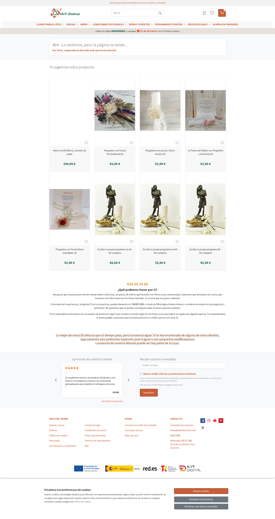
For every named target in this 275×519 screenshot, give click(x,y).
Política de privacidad (95, 435)
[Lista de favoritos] (212, 13)
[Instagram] (208, 420)
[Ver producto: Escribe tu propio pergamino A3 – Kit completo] (205, 209)
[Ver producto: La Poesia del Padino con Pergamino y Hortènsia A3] (205, 110)
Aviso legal (54, 440)
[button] (55, 380)
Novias (71, 24)
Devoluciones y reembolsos (62, 445)
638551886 (175, 435)
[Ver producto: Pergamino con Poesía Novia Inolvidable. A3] (69, 209)
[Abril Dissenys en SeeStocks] (202, 428)
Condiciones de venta (95, 430)
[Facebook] (202, 420)
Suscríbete (148, 392)
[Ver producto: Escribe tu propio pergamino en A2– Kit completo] (115, 209)
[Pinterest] (221, 420)
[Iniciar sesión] (204, 13)
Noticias (53, 430)
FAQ (87, 445)
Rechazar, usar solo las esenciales (201, 506)
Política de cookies (58, 435)
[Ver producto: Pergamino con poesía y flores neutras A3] (160, 110)
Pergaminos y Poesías (169, 24)
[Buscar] (160, 13)
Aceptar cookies (201, 491)
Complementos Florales (108, 24)
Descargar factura (134, 430)
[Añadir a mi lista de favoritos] (86, 142)
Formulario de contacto (181, 425)
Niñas (84, 24)
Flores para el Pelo (49, 24)
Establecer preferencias (201, 499)
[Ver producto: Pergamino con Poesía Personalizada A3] (115, 110)
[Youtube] (214, 420)
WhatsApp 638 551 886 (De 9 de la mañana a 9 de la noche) (182, 444)
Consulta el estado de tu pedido (140, 425)
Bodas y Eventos (139, 24)
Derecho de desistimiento (97, 440)
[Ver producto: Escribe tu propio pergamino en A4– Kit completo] (160, 209)
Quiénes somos (56, 425)
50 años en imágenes (225, 24)
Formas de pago (92, 425)
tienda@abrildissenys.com (183, 430)
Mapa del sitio (131, 435)
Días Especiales (198, 24)
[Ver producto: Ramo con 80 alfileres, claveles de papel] (69, 110)
